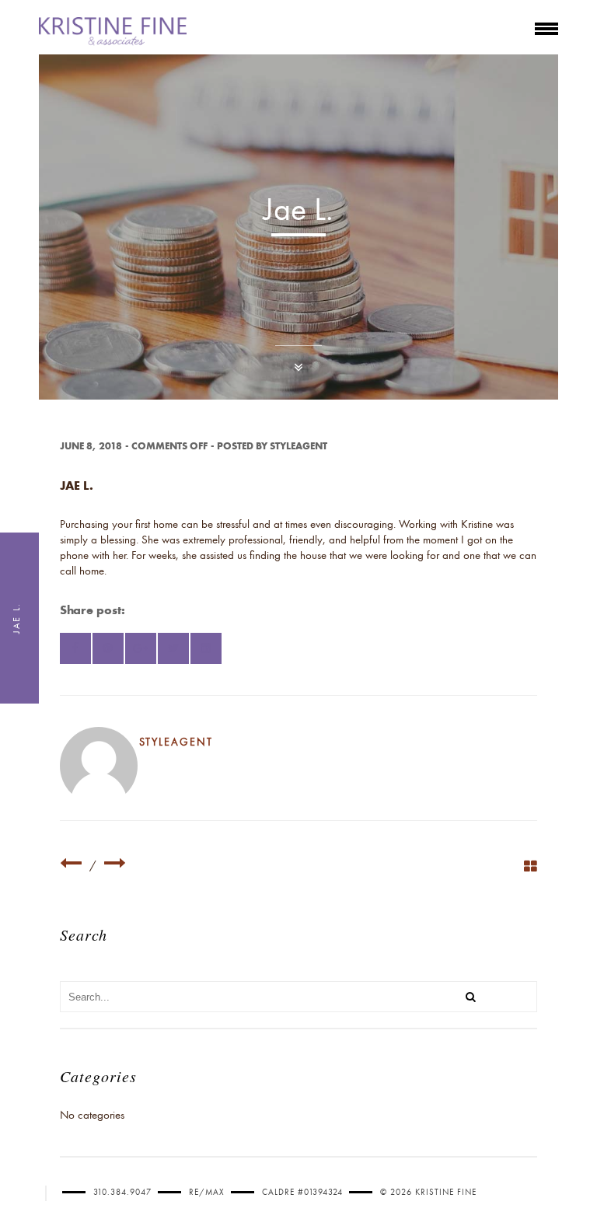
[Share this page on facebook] (75, 648)
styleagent (298, 445)
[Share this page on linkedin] (206, 648)
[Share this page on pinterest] (108, 648)
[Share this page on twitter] (173, 648)
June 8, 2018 (91, 445)
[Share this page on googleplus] (140, 648)
